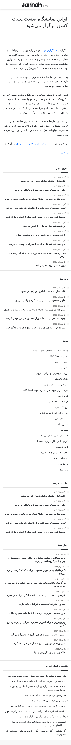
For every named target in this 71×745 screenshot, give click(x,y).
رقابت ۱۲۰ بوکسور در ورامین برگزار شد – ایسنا (42, 716)
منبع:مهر (63, 152)
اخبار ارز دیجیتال (60, 361)
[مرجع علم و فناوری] (35, 4)
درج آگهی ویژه (61, 407)
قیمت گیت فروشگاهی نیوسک (54, 435)
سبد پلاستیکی (61, 418)
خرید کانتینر (62, 395)
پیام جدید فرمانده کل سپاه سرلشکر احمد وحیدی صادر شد (37, 675)
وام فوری (63, 469)
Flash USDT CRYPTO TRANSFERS (50, 350)
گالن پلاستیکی (61, 446)
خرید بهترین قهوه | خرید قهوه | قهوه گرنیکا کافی (45, 390)
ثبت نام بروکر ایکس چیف (56, 384)
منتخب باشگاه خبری (57, 665)
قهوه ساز (63, 429)
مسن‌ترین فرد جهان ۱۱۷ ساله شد (49, 700)
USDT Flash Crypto (58, 356)
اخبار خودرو (62, 367)
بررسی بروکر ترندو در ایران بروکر (52, 373)
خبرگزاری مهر (49, 50)
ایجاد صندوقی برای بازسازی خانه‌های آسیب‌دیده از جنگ (38, 681)
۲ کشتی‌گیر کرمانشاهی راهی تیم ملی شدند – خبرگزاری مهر (35, 711)
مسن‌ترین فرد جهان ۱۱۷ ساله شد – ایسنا (45, 695)
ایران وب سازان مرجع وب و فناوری (35, 143)
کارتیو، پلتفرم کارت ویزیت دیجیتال (52, 441)
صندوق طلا (63, 424)
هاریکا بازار (63, 463)
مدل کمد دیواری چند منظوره (54, 452)
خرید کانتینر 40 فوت (58, 401)
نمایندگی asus (61, 458)
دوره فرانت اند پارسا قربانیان (54, 412)
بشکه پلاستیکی (61, 378)
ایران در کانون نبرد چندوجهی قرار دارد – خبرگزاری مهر (38, 706)
